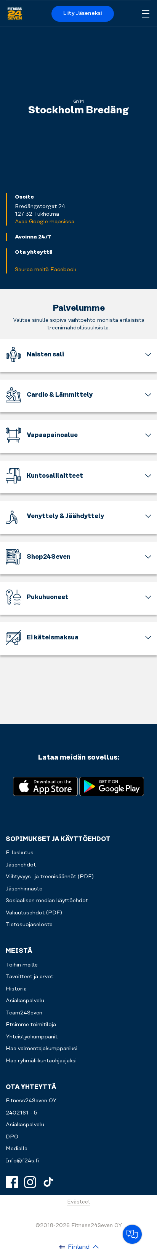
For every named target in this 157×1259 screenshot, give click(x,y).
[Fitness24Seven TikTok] (48, 1182)
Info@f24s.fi (22, 1161)
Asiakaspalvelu (25, 1124)
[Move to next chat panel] (132, 1234)
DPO (12, 1137)
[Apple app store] (45, 786)
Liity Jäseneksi (82, 13)
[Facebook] (12, 1182)
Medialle (16, 1148)
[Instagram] (30, 1182)
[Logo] (15, 14)
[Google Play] (111, 786)
